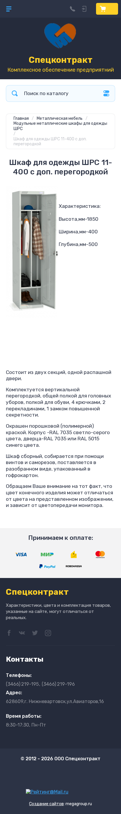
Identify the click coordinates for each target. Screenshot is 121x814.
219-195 (22, 684)
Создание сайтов (46, 803)
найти (14, 93)
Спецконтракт (61, 60)
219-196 (58, 684)
